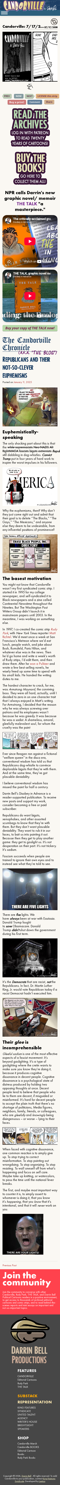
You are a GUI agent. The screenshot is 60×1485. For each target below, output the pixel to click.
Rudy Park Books (26, 1457)
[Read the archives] (30, 127)
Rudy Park (23, 1383)
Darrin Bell (26, 1475)
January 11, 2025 (23, 382)
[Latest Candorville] (19, 96)
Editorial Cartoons (27, 1379)
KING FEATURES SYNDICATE (27, 1409)
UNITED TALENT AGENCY (27, 1416)
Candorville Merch (27, 1443)
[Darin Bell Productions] (30, 1340)
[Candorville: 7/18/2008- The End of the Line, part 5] (29, 96)
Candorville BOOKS (28, 1447)
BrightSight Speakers (26, 1426)
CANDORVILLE (26, 1376)
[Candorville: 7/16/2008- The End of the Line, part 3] (7, 96)
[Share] (49, 102)
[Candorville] (30, 6)
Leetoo (42, 1481)
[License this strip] (47, 96)
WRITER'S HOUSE (27, 1421)
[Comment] (34, 102)
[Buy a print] (17, 102)
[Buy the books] (30, 168)
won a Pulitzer (39, 663)
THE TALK (23, 1387)
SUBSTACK (28, 1395)
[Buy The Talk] (30, 328)
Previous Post (9, 1265)
